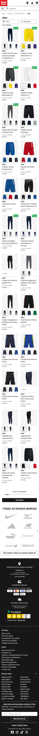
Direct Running (7, 682)
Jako (4, 51)
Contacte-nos (19, 570)
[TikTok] (22, 732)
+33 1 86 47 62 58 (19, 576)
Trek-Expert (24, 694)
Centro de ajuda (7, 636)
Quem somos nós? (8, 650)
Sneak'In (23, 684)
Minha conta (6, 633)
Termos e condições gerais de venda (15, 655)
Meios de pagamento (9, 662)
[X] (26, 732)
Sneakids (23, 686)
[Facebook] (12, 732)
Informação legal (7, 660)
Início (3, 13)
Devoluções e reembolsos (11, 657)
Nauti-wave (24, 677)
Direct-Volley (6, 684)
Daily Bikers (6, 679)
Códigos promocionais (10, 643)
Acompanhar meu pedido (11, 638)
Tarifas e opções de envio (11, 664)
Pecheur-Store (25, 679)
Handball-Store (7, 691)
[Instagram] (17, 732)
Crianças (10, 13)
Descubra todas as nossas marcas (19, 553)
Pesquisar (12, 8)
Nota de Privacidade (9, 667)
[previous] (1, 531)
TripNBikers (24, 696)
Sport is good (25, 689)
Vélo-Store (24, 698)
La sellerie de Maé (8, 696)
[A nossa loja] (27, 3)
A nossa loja (6, 669)
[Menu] (2, 8)
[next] (37, 531)
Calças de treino (20, 13)
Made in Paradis (7, 698)
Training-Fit (24, 691)
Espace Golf (6, 686)
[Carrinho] (37, 3)
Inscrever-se (19, 719)
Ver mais (19, 500)
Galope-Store (6, 689)
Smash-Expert (25, 682)
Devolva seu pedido (19, 607)
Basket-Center (7, 677)
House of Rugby (7, 694)
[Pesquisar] (7, 8)
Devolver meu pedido (9, 640)
